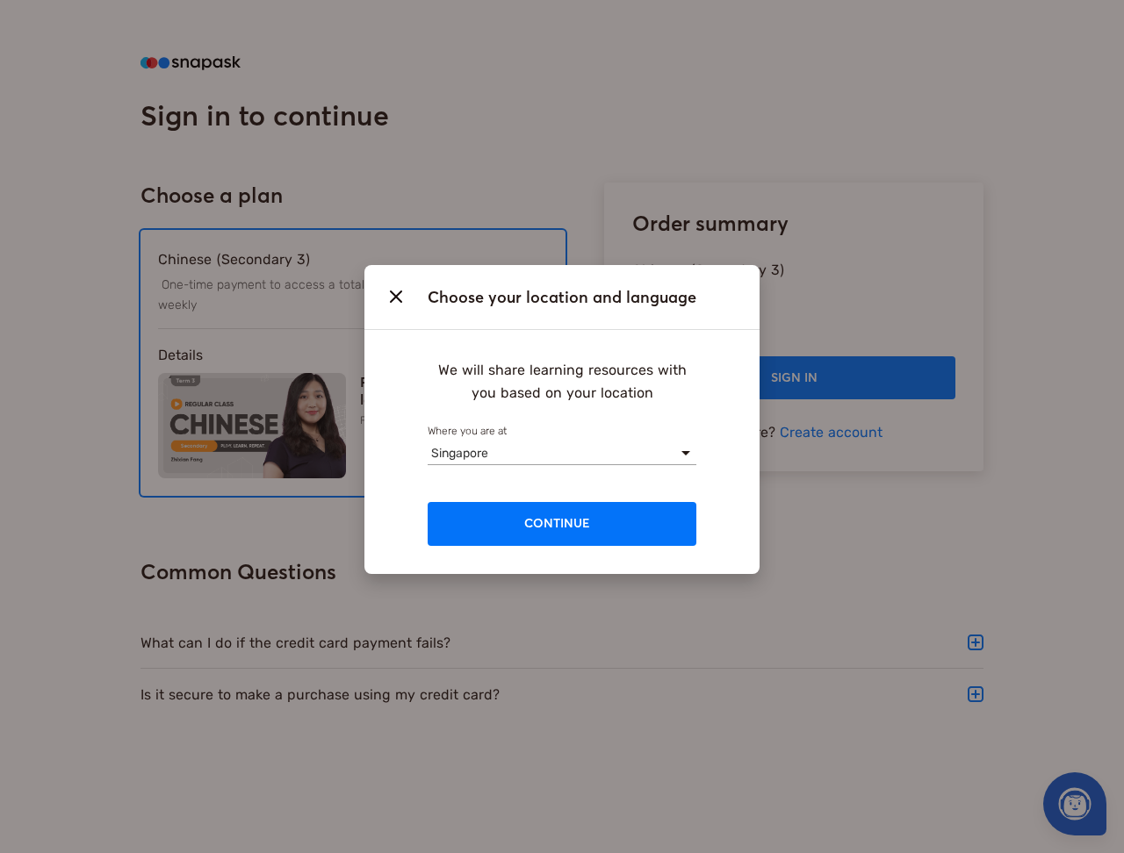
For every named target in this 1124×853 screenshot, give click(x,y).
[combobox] (431, 452)
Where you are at (467, 430)
